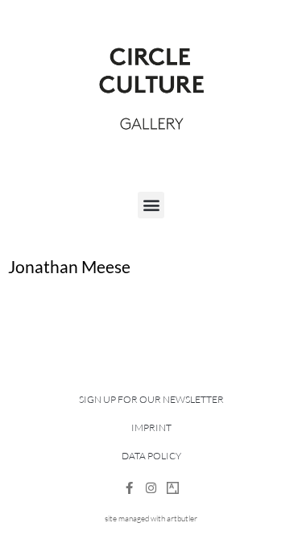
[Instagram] (151, 488)
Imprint (151, 427)
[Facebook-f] (129, 488)
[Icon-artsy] (173, 488)
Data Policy (151, 456)
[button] (151, 205)
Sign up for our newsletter (151, 399)
